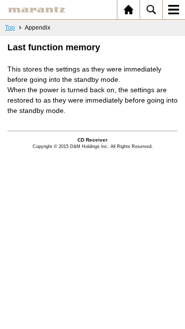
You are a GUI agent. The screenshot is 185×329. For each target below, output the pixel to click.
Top (10, 27)
